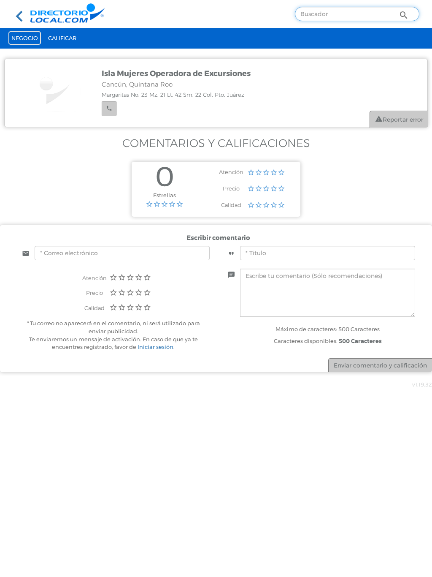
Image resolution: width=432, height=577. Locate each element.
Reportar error (403, 119)
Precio (231, 188)
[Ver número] (109, 108)
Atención (231, 172)
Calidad (231, 204)
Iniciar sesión (155, 346)
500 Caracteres (360, 340)
